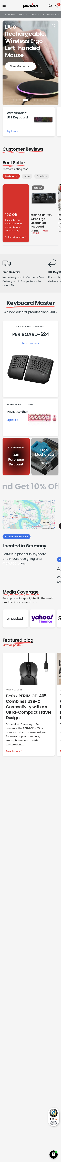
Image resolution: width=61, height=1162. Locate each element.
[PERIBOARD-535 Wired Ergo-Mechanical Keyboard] (43, 197)
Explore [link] (11, 131)
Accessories (49, 14)
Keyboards (9, 14)
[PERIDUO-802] (30, 417)
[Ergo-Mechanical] (44, 456)
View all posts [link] (12, 645)
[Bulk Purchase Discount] (16, 456)
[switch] (53, 1123)
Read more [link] (13, 751)
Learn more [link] (29, 343)
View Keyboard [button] (30, 51)
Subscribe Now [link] (14, 237)
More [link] (44, 462)
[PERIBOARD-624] (30, 359)
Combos (34, 14)
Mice (21, 14)
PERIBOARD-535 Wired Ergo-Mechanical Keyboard (41, 221)
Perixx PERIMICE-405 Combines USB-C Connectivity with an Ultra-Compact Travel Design (28, 706)
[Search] (50, 5)
